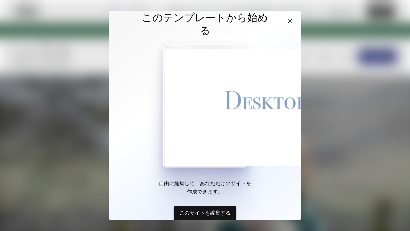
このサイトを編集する (205, 213)
